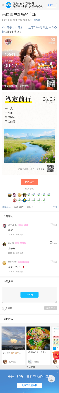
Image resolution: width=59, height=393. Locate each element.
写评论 (29, 294)
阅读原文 (6, 207)
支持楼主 (29, 182)
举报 (55, 207)
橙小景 (11, 243)
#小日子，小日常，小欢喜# (18, 27)
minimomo (13, 262)
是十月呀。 (13, 225)
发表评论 (50, 308)
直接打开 (51, 5)
